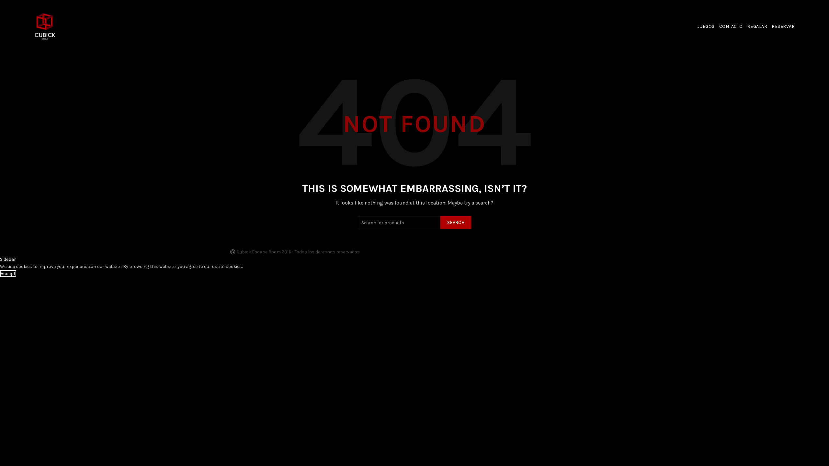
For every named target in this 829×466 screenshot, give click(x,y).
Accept (8, 273)
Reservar (783, 26)
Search (455, 222)
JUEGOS (706, 26)
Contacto (731, 26)
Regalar (757, 26)
